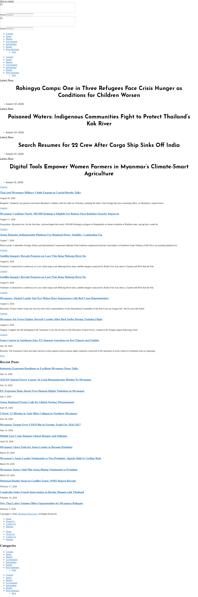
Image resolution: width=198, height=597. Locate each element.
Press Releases (12, 49)
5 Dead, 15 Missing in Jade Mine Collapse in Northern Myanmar (38, 413)
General (9, 34)
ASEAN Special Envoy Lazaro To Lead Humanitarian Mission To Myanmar (45, 379)
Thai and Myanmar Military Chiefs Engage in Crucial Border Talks (40, 192)
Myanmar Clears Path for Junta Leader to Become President (36, 447)
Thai (14, 52)
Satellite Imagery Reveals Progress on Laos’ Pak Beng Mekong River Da (43, 255)
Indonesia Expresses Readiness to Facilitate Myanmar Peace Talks (39, 368)
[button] (3, 187)
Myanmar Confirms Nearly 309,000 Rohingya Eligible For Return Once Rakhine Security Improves (59, 213)
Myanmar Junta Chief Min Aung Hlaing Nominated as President (38, 469)
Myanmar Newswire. (27, 514)
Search (3, 14)
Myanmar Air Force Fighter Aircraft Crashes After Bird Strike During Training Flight (51, 319)
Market (9, 39)
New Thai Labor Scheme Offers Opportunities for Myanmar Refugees (41, 503)
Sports (9, 36)
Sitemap (9, 526)
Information (11, 44)
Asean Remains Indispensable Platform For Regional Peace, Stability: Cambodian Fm (51, 234)
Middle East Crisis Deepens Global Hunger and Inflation (33, 435)
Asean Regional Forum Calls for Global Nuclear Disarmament (37, 402)
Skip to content (7, 1)
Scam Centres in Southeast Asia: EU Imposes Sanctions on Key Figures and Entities (49, 340)
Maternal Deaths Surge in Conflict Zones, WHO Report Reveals (38, 480)
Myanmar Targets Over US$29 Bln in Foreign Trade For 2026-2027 (40, 424)
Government (11, 41)
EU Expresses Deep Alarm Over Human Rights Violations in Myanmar (42, 390)
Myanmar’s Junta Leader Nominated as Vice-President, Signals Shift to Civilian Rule (50, 458)
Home (8, 519)
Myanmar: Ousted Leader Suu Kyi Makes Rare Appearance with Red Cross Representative (54, 298)
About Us (10, 521)
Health (9, 47)
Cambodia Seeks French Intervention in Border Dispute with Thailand (42, 492)
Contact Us (11, 524)
